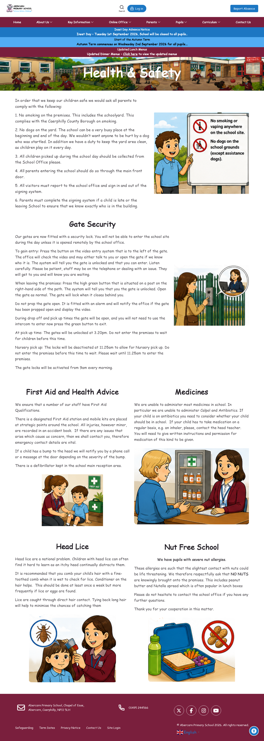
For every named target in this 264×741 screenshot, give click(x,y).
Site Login (113, 728)
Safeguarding (24, 728)
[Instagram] (204, 710)
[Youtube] (216, 710)
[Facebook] (191, 710)
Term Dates (47, 728)
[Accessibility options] (254, 731)
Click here (130, 54)
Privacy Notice (70, 728)
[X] (179, 710)
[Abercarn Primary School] (19, 8)
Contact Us (93, 728)
